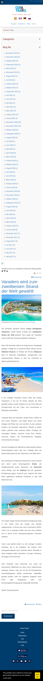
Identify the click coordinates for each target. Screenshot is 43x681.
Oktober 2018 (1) (12, 199)
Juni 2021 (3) (11, 99)
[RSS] (37, 273)
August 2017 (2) (12, 241)
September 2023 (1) (13, 65)
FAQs (28, 24)
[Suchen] (40, 273)
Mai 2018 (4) (10, 214)
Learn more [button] (7, 678)
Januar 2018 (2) (11, 230)
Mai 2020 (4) (10, 149)
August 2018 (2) (12, 207)
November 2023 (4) (13, 57)
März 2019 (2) (11, 180)
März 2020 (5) (11, 157)
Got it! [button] (37, 676)
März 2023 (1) (11, 68)
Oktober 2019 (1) (12, 164)
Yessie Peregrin (30, 322)
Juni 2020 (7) (11, 145)
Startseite (6, 30)
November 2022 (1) (13, 72)
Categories (8, 39)
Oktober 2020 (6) (12, 130)
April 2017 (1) (11, 256)
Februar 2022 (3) (12, 84)
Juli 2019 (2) (10, 172)
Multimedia (22, 636)
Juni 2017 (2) (11, 249)
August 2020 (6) (12, 137)
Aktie (40, 604)
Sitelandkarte (22, 642)
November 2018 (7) (13, 195)
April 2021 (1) (11, 107)
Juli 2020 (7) (10, 141)
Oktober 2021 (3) (12, 88)
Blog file (7, 47)
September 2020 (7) (13, 134)
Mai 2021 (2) (10, 103)
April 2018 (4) (11, 218)
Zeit (22, 639)
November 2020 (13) (13, 126)
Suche (34, 24)
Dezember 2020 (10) (13, 122)
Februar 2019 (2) (12, 183)
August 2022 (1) (12, 76)
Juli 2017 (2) (10, 245)
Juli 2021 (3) (10, 95)
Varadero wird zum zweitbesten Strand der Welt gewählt (20, 286)
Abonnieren (21, 24)
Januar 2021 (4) (11, 118)
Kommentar (37, 277)
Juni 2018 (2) (11, 210)
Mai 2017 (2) (10, 253)
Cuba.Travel (24, 628)
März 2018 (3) (11, 222)
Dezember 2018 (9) (13, 191)
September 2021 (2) (13, 91)
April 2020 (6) (11, 153)
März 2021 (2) (11, 111)
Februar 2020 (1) (12, 160)
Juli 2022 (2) (10, 80)
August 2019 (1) (12, 168)
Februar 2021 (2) (12, 114)
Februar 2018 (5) (12, 226)
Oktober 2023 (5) (12, 61)
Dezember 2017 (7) (13, 233)
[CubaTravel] (22, 9)
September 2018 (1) (13, 203)
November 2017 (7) (13, 237)
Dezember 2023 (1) (13, 53)
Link (22, 645)
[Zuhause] (35, 273)
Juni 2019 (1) (11, 176)
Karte (22, 632)
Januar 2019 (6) (11, 187)
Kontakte (14, 24)
